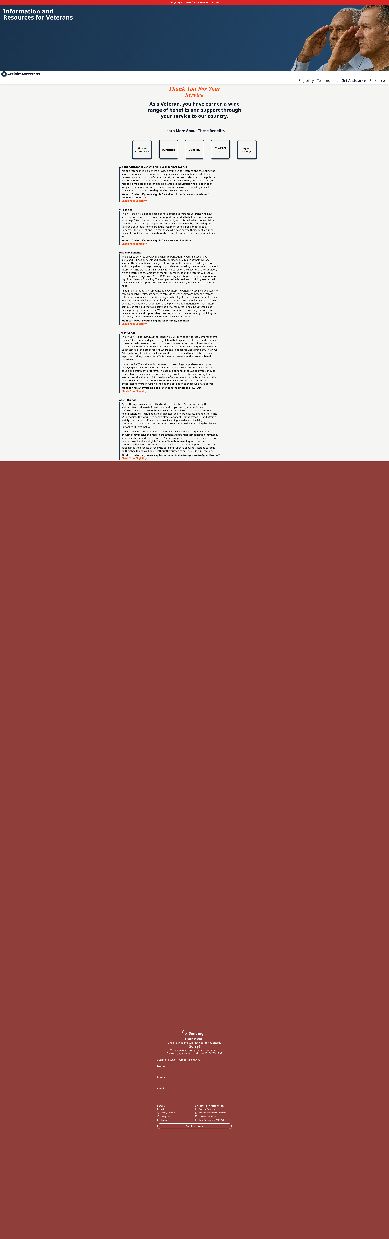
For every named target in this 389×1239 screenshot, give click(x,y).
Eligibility (306, 80)
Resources (378, 80)
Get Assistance (353, 80)
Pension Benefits (207, 1109)
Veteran (164, 1109)
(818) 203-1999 (182, 2)
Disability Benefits (207, 1116)
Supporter (165, 1120)
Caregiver (165, 1116)
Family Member (168, 1112)
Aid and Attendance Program (212, 1112)
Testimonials (327, 80)
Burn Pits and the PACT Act (211, 1120)
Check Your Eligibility (134, 200)
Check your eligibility (134, 243)
